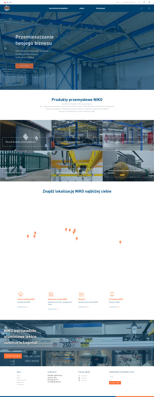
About (81, 8)
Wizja (18, 378)
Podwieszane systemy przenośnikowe (126, 142)
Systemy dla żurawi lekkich (70, 142)
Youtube (83, 378)
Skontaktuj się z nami (129, 2)
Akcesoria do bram (14, 173)
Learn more (24, 66)
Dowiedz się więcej (13, 356)
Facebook (84, 376)
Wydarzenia (20, 382)
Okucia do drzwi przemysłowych (20, 142)
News (117, 2)
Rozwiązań (100, 8)
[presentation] (5, 48)
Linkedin (84, 380)
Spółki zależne (21, 380)
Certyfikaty (20, 384)
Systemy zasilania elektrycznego (72, 173)
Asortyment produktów (58, 8)
